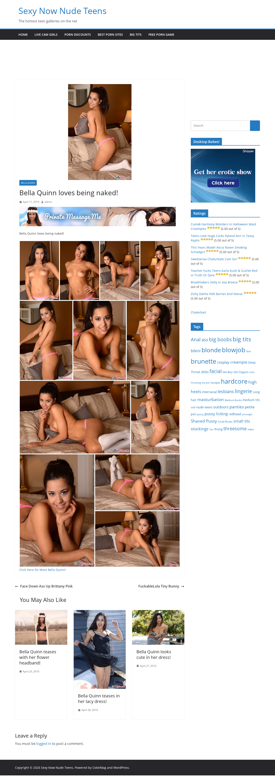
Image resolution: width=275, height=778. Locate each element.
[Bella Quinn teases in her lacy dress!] (100, 613)
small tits (242, 421)
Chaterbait (198, 312)
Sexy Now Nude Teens (62, 11)
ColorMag (99, 768)
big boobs (220, 339)
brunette (203, 361)
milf (193, 407)
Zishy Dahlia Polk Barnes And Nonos (217, 294)
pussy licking (216, 413)
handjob (215, 382)
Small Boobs (225, 421)
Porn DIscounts (77, 34)
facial (215, 371)
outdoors (221, 406)
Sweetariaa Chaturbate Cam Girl (214, 259)
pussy (200, 414)
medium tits (251, 400)
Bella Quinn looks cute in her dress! (153, 654)
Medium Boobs (233, 400)
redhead (235, 414)
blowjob (233, 350)
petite (250, 406)
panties (236, 407)
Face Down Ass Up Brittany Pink (46, 586)
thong (218, 429)
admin (48, 202)
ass (205, 340)
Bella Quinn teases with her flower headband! (37, 657)
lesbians (226, 391)
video (251, 429)
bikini (196, 350)
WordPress (121, 768)
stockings (199, 429)
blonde (211, 350)
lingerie (243, 391)
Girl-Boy (228, 372)
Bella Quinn (28, 182)
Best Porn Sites (110, 34)
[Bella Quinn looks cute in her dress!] (158, 613)
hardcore (234, 381)
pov (193, 414)
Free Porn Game (161, 34)
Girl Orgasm (241, 372)
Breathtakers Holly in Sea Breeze (214, 282)
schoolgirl (247, 414)
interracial (209, 392)
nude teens (204, 407)
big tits (242, 339)
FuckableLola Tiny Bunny (158, 586)
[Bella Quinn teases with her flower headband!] (41, 613)
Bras (248, 351)
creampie (238, 362)
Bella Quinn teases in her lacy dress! (99, 698)
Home (23, 34)
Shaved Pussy (204, 421)
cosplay (223, 362)
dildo (205, 372)
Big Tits (136, 34)
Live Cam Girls (46, 34)
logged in (43, 743)
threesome (235, 429)
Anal (196, 339)
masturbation (210, 399)
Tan (211, 429)
